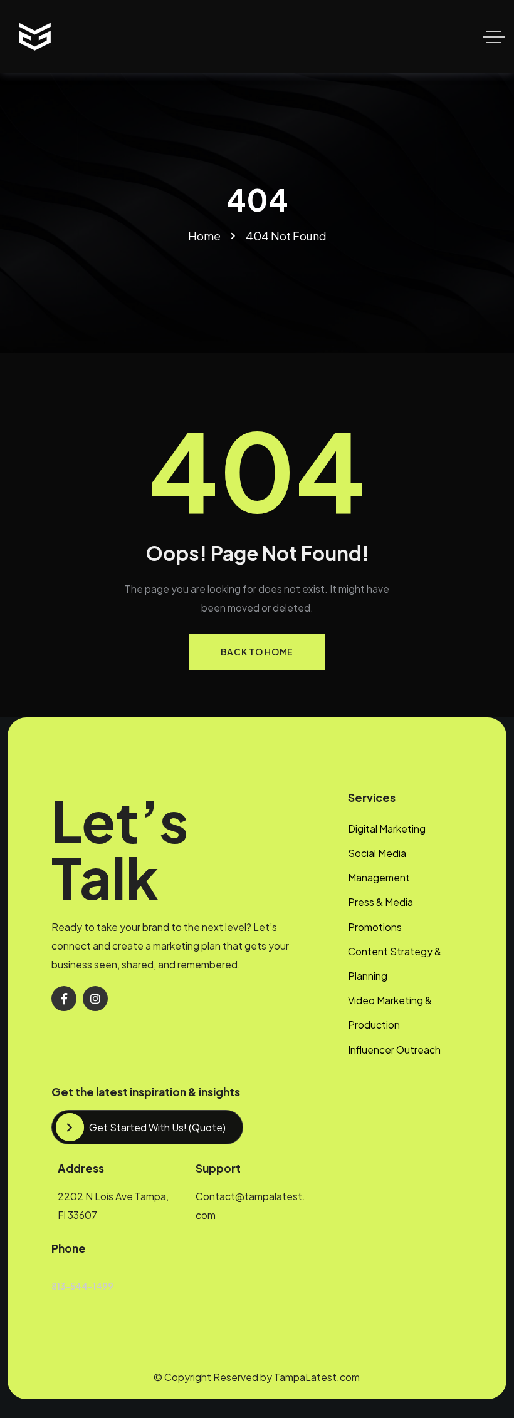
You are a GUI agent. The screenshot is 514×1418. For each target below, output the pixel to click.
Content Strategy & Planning (394, 963)
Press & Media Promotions (380, 914)
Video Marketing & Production (390, 1012)
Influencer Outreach (394, 1050)
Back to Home (257, 651)
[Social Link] (63, 998)
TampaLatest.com (317, 1377)
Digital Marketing (387, 829)
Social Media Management (379, 865)
